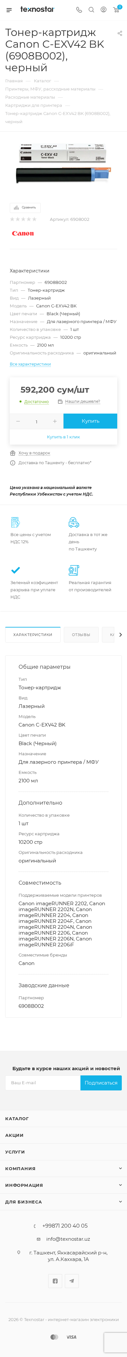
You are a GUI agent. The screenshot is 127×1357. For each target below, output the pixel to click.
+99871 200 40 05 (65, 1226)
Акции (14, 1135)
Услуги (15, 1151)
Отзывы (81, 634)
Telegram (72, 1281)
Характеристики (32, 634)
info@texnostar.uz (68, 1239)
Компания (20, 1168)
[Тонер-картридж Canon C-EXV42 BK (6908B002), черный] (63, 163)
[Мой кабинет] (103, 10)
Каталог (17, 1118)
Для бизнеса (23, 1201)
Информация (24, 1185)
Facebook (55, 1281)
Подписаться (101, 1083)
